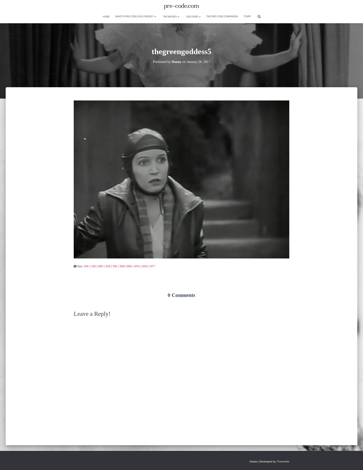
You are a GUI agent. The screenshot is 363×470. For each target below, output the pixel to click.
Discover (192, 16)
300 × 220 (104, 266)
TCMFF (247, 16)
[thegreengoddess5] (181, 179)
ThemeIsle (283, 461)
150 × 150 (90, 266)
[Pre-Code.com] (181, 6)
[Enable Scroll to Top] (355, 462)
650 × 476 (133, 266)
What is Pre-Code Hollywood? (134, 16)
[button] (155, 16)
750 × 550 (118, 266)
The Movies (169, 16)
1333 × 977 (148, 266)
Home (106, 16)
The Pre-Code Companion (222, 16)
